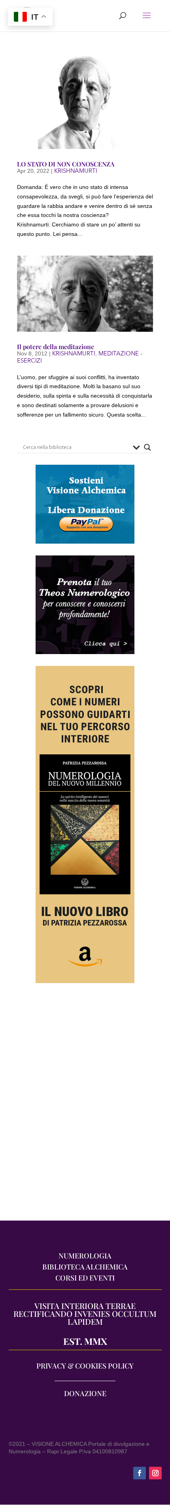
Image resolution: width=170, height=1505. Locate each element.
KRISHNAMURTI (75, 171)
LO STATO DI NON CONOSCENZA (65, 164)
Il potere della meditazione (55, 346)
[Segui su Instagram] (155, 1473)
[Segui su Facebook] (139, 1473)
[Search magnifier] (147, 447)
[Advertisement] (85, 1106)
